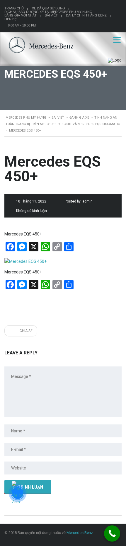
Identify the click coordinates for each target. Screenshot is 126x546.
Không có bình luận (31, 211)
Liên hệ (10, 19)
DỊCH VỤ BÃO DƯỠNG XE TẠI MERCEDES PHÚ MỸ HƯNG (48, 12)
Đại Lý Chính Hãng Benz (86, 15)
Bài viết (51, 15)
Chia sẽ (26, 331)
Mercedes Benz (80, 532)
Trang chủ (14, 8)
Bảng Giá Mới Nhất (20, 15)
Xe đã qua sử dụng (48, 8)
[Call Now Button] (112, 533)
